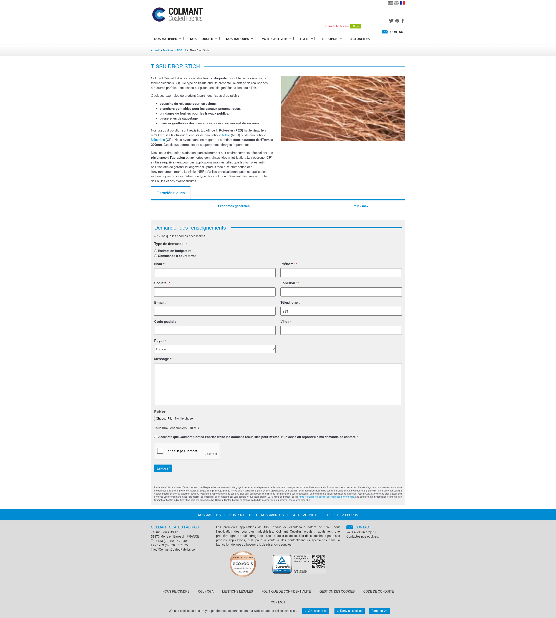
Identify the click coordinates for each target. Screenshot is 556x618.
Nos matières (209, 515)
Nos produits (240, 515)
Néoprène (158, 139)
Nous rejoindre (175, 591)
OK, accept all (317, 610)
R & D (330, 515)
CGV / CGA (205, 591)
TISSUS (181, 50)
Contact (278, 602)
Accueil (155, 50)
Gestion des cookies (337, 591)
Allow (355, 26)
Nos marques (272, 515)
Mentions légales (237, 591)
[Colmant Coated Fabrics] (177, 15)
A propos (350, 515)
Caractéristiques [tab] (171, 192)
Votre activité (304, 515)
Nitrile (225, 135)
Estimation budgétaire (174, 250)
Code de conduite (378, 591)
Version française (402, 3)
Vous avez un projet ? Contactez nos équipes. (362, 531)
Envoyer (163, 468)
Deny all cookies (350, 610)
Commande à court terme (177, 255)
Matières (168, 50)
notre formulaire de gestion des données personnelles (326, 496)
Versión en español (390, 3)
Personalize (379, 610)
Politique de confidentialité (286, 591)
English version (396, 3)
